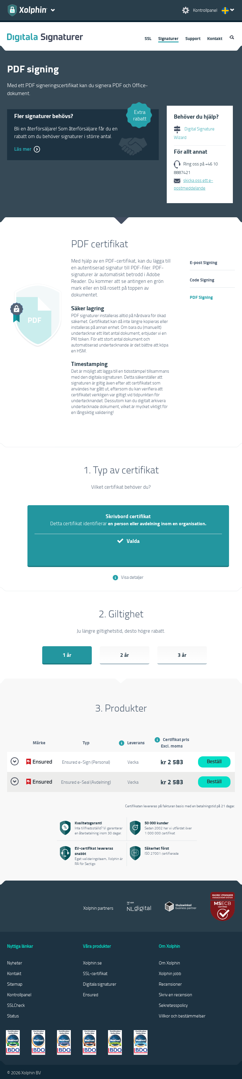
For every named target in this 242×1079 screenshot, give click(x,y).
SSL (148, 38)
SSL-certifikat (95, 973)
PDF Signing (201, 297)
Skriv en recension (175, 994)
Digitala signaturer (99, 984)
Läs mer (22, 148)
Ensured (90, 994)
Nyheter (14, 963)
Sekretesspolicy (173, 1005)
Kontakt (214, 38)
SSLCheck (16, 1005)
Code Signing (202, 279)
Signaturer (168, 38)
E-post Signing (203, 262)
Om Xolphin (169, 963)
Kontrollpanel (19, 994)
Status (13, 1016)
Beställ (214, 761)
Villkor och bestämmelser (182, 1016)
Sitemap (14, 984)
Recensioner (170, 984)
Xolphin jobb (170, 973)
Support (192, 38)
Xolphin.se (92, 963)
